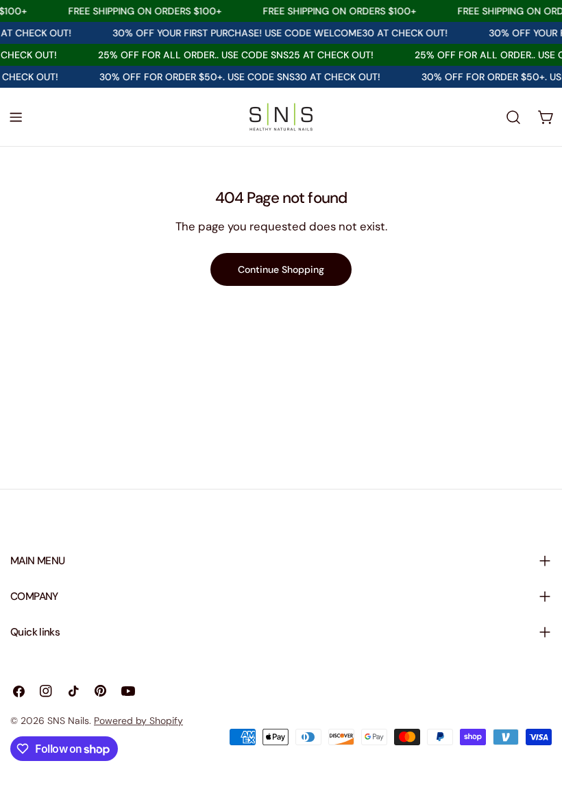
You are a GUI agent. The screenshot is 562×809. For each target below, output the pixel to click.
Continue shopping (281, 269)
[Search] (513, 117)
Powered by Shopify (138, 720)
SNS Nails (68, 720)
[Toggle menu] (15, 117)
